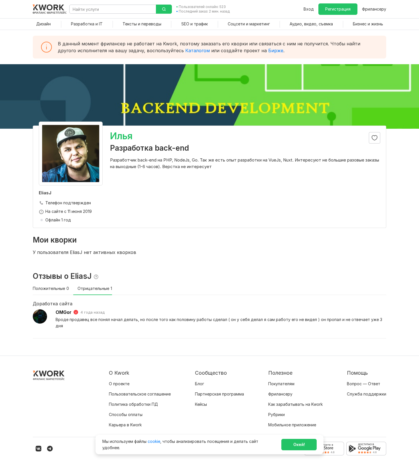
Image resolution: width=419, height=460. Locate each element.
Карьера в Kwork (125, 424)
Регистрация (338, 9)
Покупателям (281, 383)
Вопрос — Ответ (363, 383)
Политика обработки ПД (133, 404)
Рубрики (276, 414)
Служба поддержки (366, 394)
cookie (154, 441)
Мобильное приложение (292, 424)
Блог (199, 383)
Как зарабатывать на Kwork (295, 404)
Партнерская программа (219, 394)
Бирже (275, 50)
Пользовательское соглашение (140, 394)
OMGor (64, 312)
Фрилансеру (374, 9)
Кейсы (201, 404)
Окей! (299, 444)
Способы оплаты (126, 414)
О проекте (119, 383)
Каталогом (197, 50)
